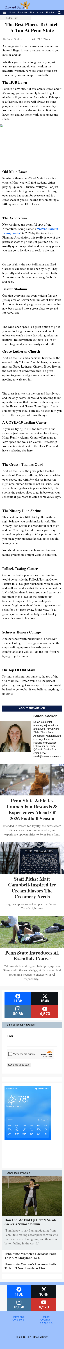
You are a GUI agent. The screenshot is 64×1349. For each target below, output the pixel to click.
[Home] (17, 8)
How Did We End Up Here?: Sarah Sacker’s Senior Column (30, 1221)
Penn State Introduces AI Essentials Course (32, 955)
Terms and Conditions (18, 1318)
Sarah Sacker (14, 39)
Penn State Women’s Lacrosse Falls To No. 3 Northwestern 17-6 (30, 1265)
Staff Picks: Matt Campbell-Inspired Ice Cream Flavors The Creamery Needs (32, 887)
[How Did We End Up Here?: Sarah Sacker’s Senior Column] (32, 1216)
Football (50, 12)
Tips (32, 12)
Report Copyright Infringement (46, 1320)
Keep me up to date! (19, 1064)
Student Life (11, 18)
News (12, 12)
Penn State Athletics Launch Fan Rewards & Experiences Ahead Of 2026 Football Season (32, 809)
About (40, 12)
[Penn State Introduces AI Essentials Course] (32, 946)
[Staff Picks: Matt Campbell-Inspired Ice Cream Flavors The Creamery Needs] (32, 872)
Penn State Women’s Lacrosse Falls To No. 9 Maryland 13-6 (30, 1255)
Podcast (22, 12)
